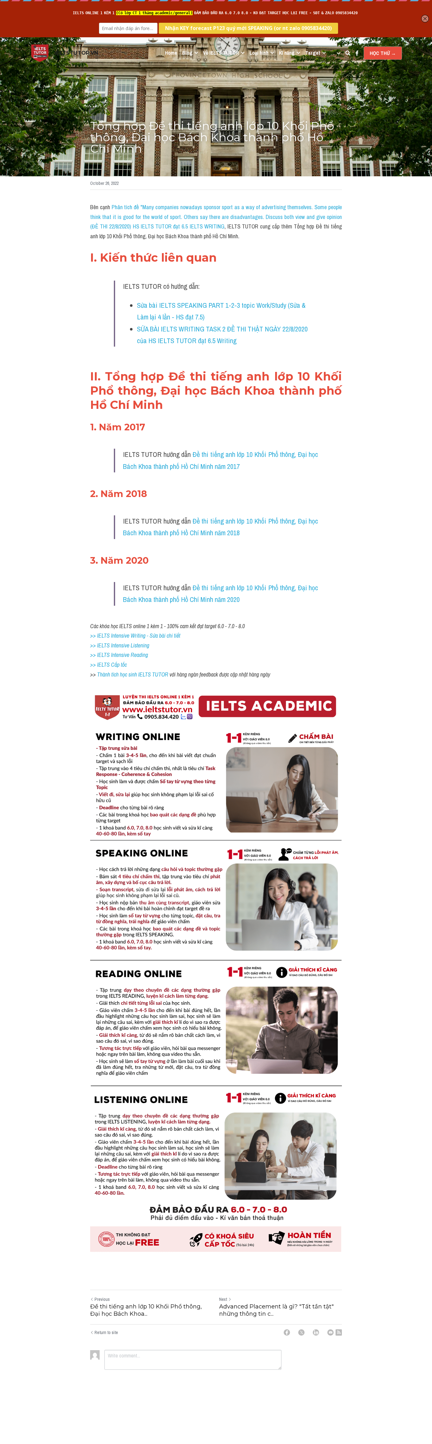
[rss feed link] (339, 1332)
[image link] (39, 52)
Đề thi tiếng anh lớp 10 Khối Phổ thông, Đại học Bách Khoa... (146, 1310)
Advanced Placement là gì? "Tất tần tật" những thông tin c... (276, 1310)
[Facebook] (287, 1332)
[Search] (347, 53)
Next (223, 1299)
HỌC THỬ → (383, 53)
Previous (102, 1299)
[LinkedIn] (316, 1332)
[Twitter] (301, 1332)
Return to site (106, 1332)
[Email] (330, 1332)
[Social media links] (357, 53)
